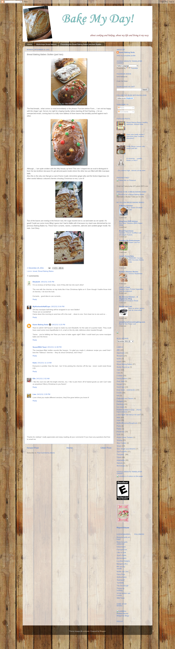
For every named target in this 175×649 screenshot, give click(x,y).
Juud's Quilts (121, 555)
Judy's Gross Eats (126, 256)
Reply (35, 299)
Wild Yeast (121, 598)
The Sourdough (122, 586)
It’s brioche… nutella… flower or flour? (134, 159)
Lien (34, 394)
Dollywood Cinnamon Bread (128, 301)
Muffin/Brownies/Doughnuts (127, 423)
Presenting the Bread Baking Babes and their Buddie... (81, 44)
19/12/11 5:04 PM (57, 306)
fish (118, 396)
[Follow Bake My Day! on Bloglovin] (125, 99)
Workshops (121, 466)
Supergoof (121, 580)
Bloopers (120, 356)
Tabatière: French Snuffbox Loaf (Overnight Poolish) (130, 234)
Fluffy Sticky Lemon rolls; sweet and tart (135, 147)
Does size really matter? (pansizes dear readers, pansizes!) (135, 136)
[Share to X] (58, 268)
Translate (134, 68)
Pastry (119, 429)
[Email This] (53, 268)
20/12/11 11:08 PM (54, 347)
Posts (122, 108)
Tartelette (120, 583)
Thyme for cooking (120, 589)
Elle (34, 379)
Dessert (119, 384)
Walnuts (120, 463)
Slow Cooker (121, 443)
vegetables (121, 460)
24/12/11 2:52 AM (43, 379)
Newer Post (33, 448)
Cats (118, 373)
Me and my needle (121, 567)
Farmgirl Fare (122, 550)
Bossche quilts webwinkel (122, 543)
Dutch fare (121, 387)
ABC (118, 350)
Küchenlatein (121, 558)
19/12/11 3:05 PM (47, 282)
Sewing (119, 440)
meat (118, 420)
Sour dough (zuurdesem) (126, 449)
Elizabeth (36, 282)
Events (119, 393)
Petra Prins (121, 574)
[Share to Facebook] (60, 268)
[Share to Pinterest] (62, 268)
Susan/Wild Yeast (40, 347)
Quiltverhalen (122, 577)
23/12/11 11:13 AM (45, 363)
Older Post (105, 448)
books (119, 359)
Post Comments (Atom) (46, 453)
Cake (119, 370)
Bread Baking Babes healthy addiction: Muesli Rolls (137, 123)
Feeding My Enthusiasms (129, 240)
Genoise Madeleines (135, 273)
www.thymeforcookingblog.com (132, 322)
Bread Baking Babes (46, 271)
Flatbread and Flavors (125, 398)
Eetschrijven (121, 547)
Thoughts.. (121, 454)
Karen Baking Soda (40, 325)
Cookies (120, 376)
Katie (35, 363)
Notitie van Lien (125, 306)
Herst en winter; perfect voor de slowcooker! (136, 309)
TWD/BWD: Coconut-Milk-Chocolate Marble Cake (136, 260)
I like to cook (121, 552)
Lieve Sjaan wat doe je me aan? (129, 415)
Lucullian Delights (123, 561)
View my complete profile (126, 55)
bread (35, 271)
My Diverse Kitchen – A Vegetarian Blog (128, 298)
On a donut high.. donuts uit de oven (131, 170)
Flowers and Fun (134, 242)
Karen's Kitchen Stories (128, 272)
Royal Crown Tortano (125, 437)
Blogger (102, 631)
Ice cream (120, 407)
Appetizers (121, 353)
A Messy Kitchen (126, 206)
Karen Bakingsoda (122, 76)
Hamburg (120, 404)
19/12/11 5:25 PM (58, 325)
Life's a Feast (124, 287)
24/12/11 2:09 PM (43, 394)
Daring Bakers (122, 378)
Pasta (119, 426)
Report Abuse (123, 528)
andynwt (86, 631)
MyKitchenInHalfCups (41, 306)
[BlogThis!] (56, 268)
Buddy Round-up (123, 367)
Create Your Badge (122, 81)
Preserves (120, 432)
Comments (124, 112)
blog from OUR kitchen (128, 221)
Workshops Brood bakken (46, 44)
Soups (119, 446)
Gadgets (120, 401)
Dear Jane (121, 381)
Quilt (118, 434)
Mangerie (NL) (122, 564)
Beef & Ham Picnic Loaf (127, 324)
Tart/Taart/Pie (122, 452)
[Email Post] (49, 268)
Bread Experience (126, 231)
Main (118, 417)
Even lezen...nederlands (126, 390)
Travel (119, 457)
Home (29, 44)
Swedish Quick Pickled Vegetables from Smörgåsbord (131, 290)
